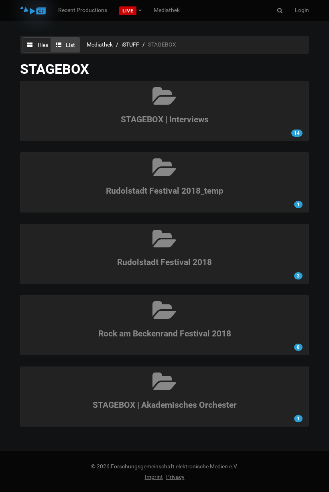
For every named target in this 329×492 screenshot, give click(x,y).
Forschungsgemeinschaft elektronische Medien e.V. (174, 466)
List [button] (70, 45)
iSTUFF (130, 44)
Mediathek (167, 10)
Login (302, 10)
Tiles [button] (42, 45)
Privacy (175, 477)
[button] (130, 10)
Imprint (154, 477)
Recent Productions (82, 10)
